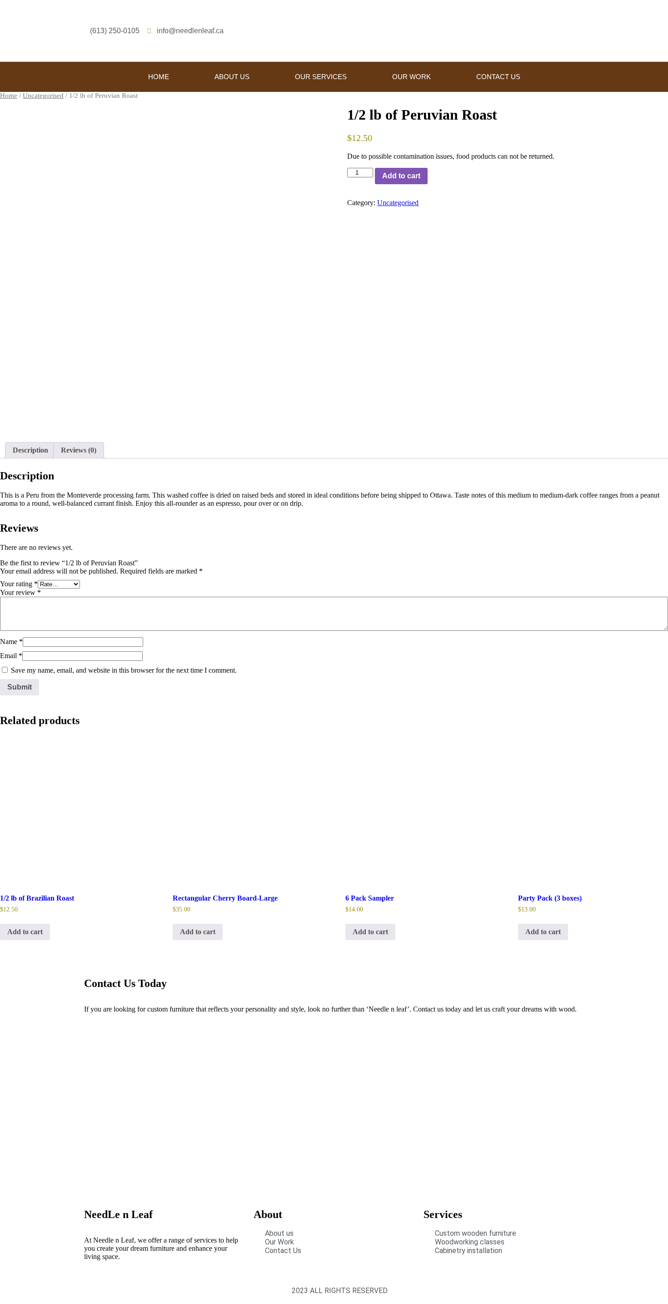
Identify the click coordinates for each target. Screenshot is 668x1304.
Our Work (411, 77)
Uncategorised (43, 95)
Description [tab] (30, 450)
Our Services (321, 77)
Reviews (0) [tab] (78, 450)
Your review (20, 592)
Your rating (19, 584)
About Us (231, 77)
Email (11, 656)
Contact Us (498, 77)
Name (11, 641)
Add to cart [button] (25, 932)
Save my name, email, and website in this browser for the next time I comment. (124, 670)
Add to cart (401, 176)
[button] (580, 30)
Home (158, 77)
